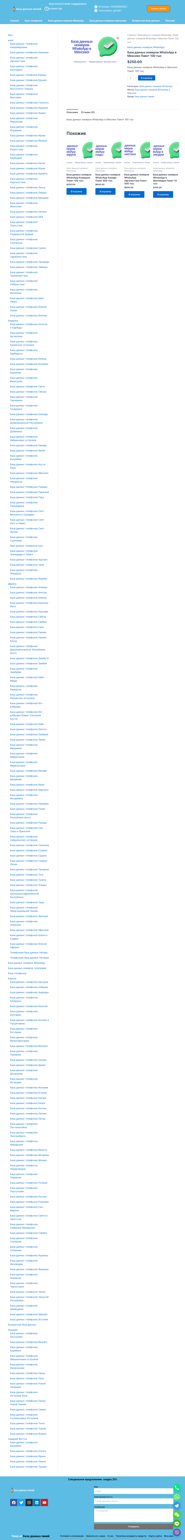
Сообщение (99, 1507)
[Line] (177, 1523)
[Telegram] (177, 1506)
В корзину (146, 77)
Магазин (170, 20)
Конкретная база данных (146, 20)
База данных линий (144, 96)
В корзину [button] (76, 191)
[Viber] (177, 1532)
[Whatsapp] (177, 1497)
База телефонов (33, 20)
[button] (118, 38)
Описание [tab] (72, 112)
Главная (14, 20)
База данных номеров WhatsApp (66, 20)
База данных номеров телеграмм (107, 20)
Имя (96, 1487)
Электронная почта (103, 1497)
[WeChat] (177, 1515)
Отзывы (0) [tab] (88, 112)
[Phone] (177, 1488)
